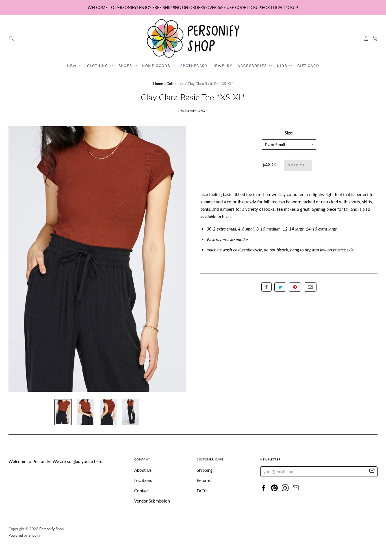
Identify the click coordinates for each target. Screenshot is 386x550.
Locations (143, 480)
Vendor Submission (152, 500)
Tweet (280, 287)
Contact (141, 490)
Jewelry (223, 65)
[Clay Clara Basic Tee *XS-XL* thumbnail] (63, 412)
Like (266, 287)
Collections (175, 83)
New (72, 65)
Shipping (204, 470)
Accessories (253, 65)
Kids (282, 65)
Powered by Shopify (24, 535)
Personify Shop (193, 110)
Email (310, 287)
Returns (204, 480)
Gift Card (308, 65)
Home (158, 83)
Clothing (98, 65)
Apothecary (194, 65)
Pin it (295, 287)
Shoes (125, 65)
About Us (143, 470)
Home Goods (156, 65)
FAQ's (202, 490)
